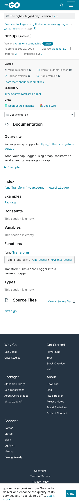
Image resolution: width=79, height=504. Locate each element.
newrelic (56, 259)
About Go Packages (16, 395)
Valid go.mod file (18, 69)
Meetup (9, 451)
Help (49, 369)
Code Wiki (49, 105)
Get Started (56, 345)
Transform (20, 252)
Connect (11, 421)
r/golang (9, 445)
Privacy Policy (40, 481)
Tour (49, 357)
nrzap (28, 28)
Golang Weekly (13, 457)
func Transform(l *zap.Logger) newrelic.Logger (37, 187)
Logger (43, 259)
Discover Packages (16, 24)
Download (53, 383)
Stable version (48, 75)
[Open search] (61, 5)
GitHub (8, 433)
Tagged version (17, 75)
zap (35, 259)
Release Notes (55, 401)
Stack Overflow (56, 363)
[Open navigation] (71, 5)
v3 (55, 16)
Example (15, 167)
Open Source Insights (20, 105)
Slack (7, 439)
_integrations (12, 28)
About (51, 377)
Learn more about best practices (24, 81)
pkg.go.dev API (13, 401)
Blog (49, 389)
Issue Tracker (55, 395)
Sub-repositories (14, 389)
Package (10, 202)
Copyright (40, 470)
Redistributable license (54, 69)
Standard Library (14, 383)
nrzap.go (10, 311)
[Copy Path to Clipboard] (35, 28)
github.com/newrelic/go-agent (51, 24)
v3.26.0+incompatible (23, 43)
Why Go (10, 345)
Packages (11, 377)
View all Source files (60, 301)
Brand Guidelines (57, 407)
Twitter (8, 427)
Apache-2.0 (59, 48)
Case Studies (12, 357)
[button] (5, 69)
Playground (53, 351)
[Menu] (39, 114)
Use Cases (10, 351)
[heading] (15, 5)
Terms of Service (40, 476)
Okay (70, 494)
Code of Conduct (57, 413)
